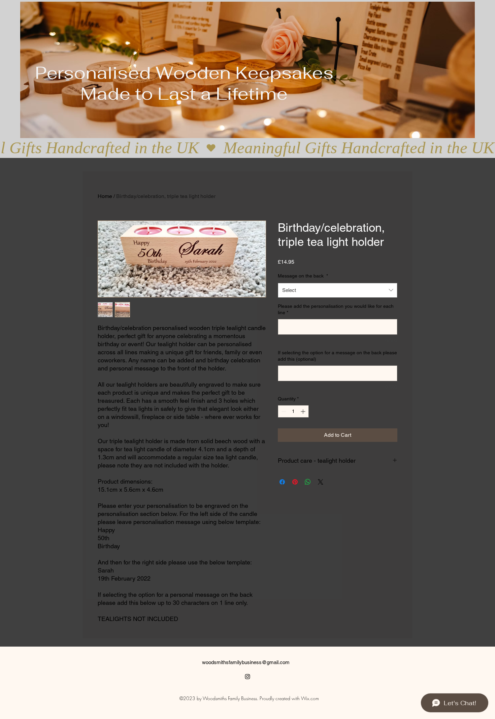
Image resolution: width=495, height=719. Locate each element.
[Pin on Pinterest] (295, 482)
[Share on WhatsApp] (308, 482)
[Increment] (303, 411)
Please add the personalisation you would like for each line (336, 309)
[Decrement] (283, 411)
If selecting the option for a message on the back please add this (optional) (337, 356)
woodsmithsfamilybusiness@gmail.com (246, 662)
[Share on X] (321, 482)
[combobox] (337, 290)
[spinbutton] (293, 411)
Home (105, 196)
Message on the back (303, 276)
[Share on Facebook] (282, 482)
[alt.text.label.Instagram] (247, 676)
